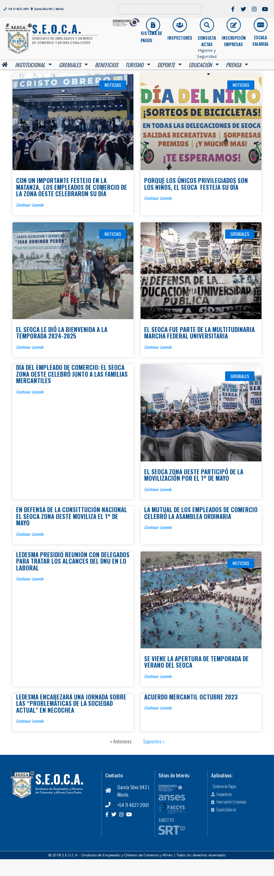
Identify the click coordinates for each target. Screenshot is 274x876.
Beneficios (106, 65)
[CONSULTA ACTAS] (207, 25)
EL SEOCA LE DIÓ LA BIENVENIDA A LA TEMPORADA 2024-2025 (61, 332)
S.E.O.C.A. (59, 778)
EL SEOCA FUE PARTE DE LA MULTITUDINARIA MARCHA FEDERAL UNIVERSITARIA (199, 332)
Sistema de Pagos (151, 36)
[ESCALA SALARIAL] (261, 25)
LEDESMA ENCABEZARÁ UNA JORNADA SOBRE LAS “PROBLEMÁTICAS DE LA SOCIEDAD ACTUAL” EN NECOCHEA (71, 703)
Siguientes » (153, 741)
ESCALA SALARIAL (260, 40)
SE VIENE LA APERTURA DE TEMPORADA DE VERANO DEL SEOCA (196, 661)
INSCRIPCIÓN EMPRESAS (234, 41)
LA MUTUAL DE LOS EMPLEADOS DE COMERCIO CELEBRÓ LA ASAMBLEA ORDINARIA (201, 512)
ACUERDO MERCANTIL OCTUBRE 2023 (191, 696)
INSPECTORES (179, 38)
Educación (200, 65)
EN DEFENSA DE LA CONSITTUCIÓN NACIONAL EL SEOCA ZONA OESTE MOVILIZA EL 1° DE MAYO (71, 516)
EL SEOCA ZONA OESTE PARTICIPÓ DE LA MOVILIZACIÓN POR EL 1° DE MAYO (193, 474)
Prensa (233, 65)
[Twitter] (243, 9)
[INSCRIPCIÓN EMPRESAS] (234, 25)
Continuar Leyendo (30, 205)
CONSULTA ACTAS (207, 41)
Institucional (30, 65)
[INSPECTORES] (180, 25)
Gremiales (70, 65)
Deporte (166, 65)
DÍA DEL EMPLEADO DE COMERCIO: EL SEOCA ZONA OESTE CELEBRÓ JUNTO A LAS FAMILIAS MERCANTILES (72, 374)
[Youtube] (265, 9)
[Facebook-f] (233, 9)
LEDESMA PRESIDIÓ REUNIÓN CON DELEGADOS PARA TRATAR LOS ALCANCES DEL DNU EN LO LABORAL (73, 561)
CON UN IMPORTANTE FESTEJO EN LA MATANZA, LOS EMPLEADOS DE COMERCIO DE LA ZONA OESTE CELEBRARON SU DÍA (71, 187)
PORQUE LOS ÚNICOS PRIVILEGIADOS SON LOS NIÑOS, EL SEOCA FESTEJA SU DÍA (196, 183)
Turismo (134, 65)
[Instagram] (254, 9)
